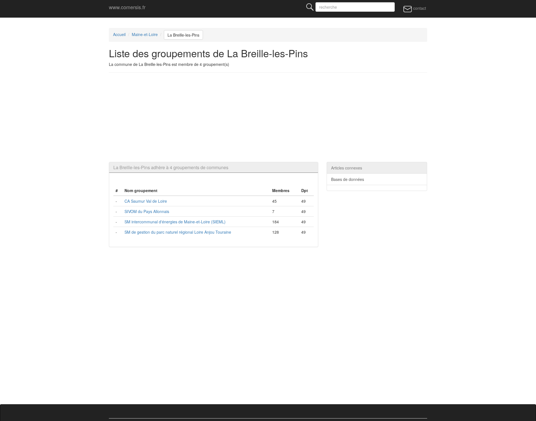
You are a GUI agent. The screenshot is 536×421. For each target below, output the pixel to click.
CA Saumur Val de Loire (146, 201)
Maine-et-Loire (145, 34)
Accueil (119, 34)
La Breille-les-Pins (183, 35)
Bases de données (347, 179)
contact (419, 8)
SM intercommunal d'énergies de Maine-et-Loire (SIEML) (175, 221)
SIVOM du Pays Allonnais (147, 211)
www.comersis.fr (127, 7)
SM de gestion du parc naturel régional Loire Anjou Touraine (178, 232)
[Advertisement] (268, 117)
